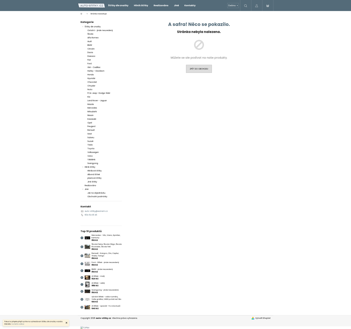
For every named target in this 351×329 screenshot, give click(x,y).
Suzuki (90, 141)
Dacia (90, 52)
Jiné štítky (92, 181)
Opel (89, 122)
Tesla (90, 144)
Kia (88, 96)
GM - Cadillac (94, 67)
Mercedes (92, 107)
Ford (89, 63)
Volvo (90, 156)
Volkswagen (93, 152)
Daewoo (91, 56)
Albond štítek (93, 174)
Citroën (91, 48)
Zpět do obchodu (199, 68)
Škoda (90, 34)
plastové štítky (94, 178)
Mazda (90, 104)
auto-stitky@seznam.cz (96, 211)
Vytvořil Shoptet (263, 318)
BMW (89, 45)
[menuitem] (118, 5)
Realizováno (90, 185)
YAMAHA (91, 159)
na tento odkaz (17, 324)
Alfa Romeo (93, 37)
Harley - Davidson (95, 70)
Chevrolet (92, 82)
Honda (90, 74)
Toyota (90, 148)
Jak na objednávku (96, 193)
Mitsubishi (92, 111)
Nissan (90, 115)
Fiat (89, 59)
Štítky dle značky (93, 26)
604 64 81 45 (91, 214)
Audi (89, 41)
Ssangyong (92, 163)
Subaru (90, 137)
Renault (91, 130)
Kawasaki (91, 119)
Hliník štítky (90, 167)
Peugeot (91, 126)
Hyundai (91, 78)
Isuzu (89, 89)
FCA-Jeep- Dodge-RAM (98, 93)
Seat (89, 133)
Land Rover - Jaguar (97, 100)
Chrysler (91, 85)
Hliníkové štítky (94, 170)
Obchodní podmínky (97, 196)
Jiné (87, 189)
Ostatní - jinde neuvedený (100, 30)
